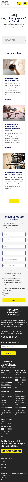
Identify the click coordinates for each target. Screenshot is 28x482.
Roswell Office (6, 370)
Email (5, 295)
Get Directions (6, 385)
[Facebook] (1, 337)
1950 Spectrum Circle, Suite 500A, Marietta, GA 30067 (6, 424)
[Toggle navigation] (25, 3)
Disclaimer (15, 473)
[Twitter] (4, 337)
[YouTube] (10, 337)
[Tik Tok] (16, 337)
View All (14, 201)
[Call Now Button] (19, 3)
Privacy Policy (23, 473)
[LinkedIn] (7, 337)
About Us (3, 464)
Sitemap (3, 467)
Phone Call (6, 293)
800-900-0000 (6, 382)
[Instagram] (13, 337)
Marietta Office (6, 419)
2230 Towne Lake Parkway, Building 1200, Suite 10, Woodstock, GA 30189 (20, 400)
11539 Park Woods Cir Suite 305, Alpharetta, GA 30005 (6, 400)
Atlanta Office (20, 370)
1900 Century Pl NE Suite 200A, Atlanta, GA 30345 (20, 375)
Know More (9, 99)
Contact (3, 461)
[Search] (25, 40)
